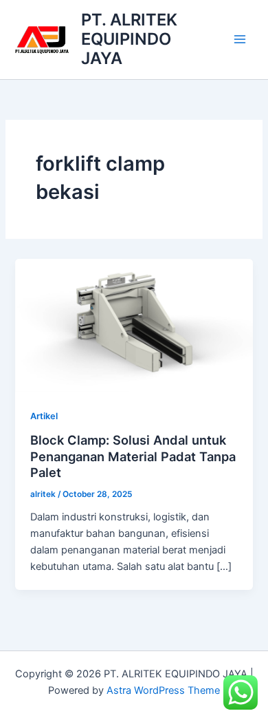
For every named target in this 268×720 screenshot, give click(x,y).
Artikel (44, 416)
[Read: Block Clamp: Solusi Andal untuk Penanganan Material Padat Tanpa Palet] (133, 325)
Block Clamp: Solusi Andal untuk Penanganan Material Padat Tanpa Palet (133, 456)
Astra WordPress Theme (163, 690)
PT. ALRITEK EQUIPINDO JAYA (129, 39)
